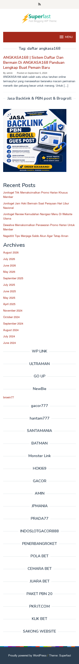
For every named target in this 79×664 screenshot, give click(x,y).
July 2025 (9, 285)
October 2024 (11, 317)
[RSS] (39, 4)
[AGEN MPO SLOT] (39, 18)
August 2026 (11, 252)
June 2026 (9, 265)
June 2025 (9, 291)
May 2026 (9, 272)
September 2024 (13, 323)
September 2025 (13, 278)
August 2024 (11, 330)
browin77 (8, 397)
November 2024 (12, 310)
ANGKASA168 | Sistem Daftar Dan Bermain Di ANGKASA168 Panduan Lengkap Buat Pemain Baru (33, 62)
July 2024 (9, 336)
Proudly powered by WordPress (27, 655)
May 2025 (9, 298)
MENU (69, 37)
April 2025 (9, 304)
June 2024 (9, 343)
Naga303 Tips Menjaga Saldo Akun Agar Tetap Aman (35, 236)
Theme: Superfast (60, 655)
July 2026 (9, 259)
